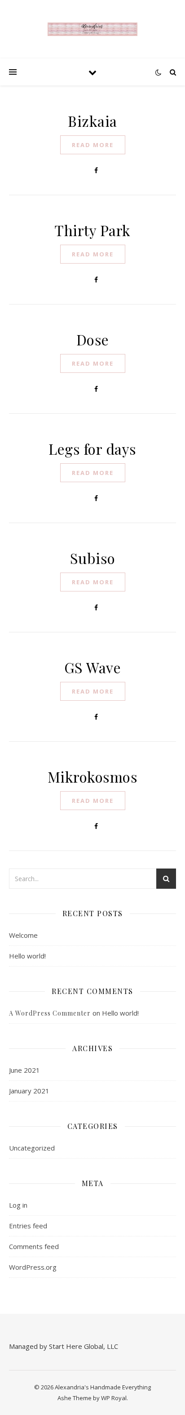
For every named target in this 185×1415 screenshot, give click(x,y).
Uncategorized (32, 1147)
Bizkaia (92, 120)
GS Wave (92, 667)
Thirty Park (92, 230)
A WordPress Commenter (50, 1013)
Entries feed (28, 1225)
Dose (92, 339)
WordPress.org (33, 1267)
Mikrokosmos (93, 776)
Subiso (92, 558)
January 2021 (29, 1090)
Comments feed (34, 1246)
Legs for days (92, 448)
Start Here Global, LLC (83, 1346)
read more (93, 145)
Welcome (23, 935)
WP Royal (114, 1398)
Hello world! (27, 955)
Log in (18, 1204)
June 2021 (24, 1070)
